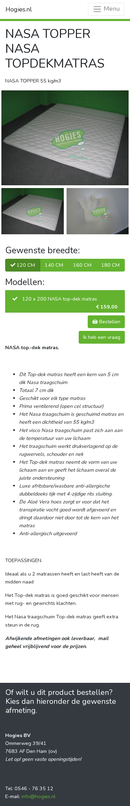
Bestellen (109, 321)
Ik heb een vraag (101, 337)
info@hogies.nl (38, 796)
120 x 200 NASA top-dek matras (70, 302)
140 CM (54, 265)
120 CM (25, 265)
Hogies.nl (19, 9)
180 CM (110, 265)
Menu (111, 8)
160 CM (82, 265)
